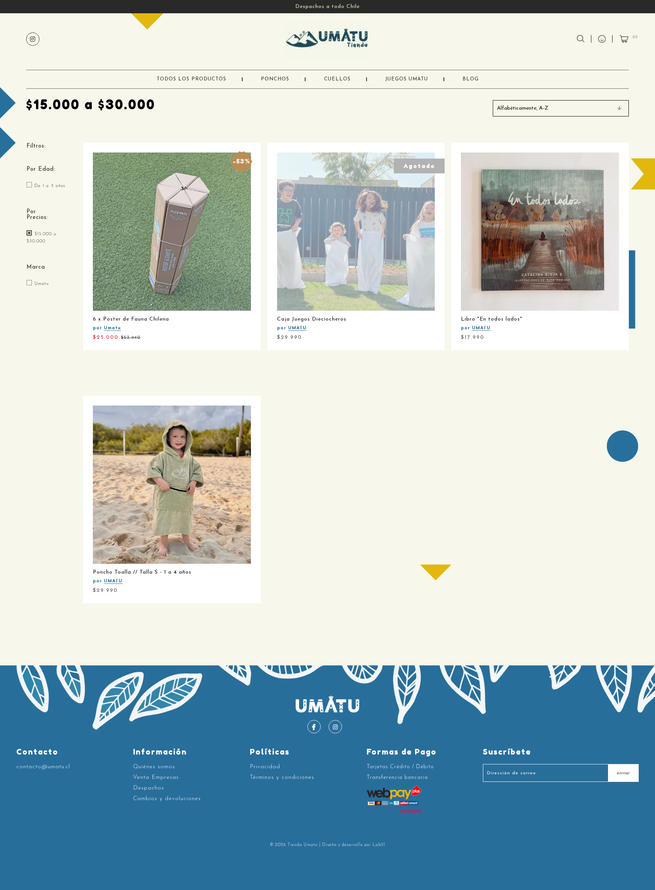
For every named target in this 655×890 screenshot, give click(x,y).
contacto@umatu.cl (43, 767)
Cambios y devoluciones (167, 799)
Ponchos (275, 79)
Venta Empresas (156, 777)
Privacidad (265, 767)
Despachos (148, 788)
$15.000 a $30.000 (41, 238)
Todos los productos (191, 79)
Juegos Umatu (406, 79)
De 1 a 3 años (49, 186)
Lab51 (379, 845)
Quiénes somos (154, 767)
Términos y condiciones (282, 777)
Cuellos (337, 79)
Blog (470, 79)
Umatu (41, 283)
